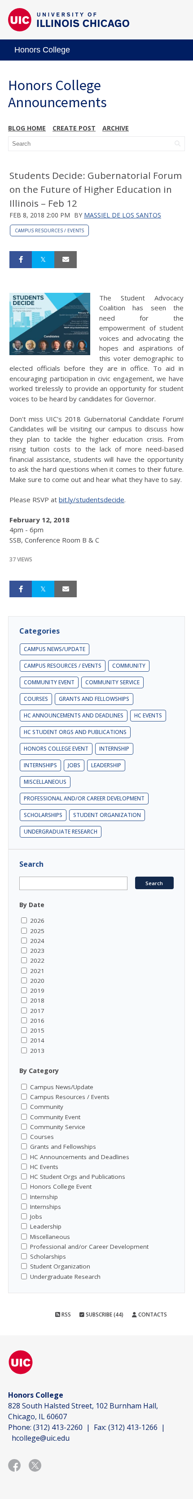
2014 (37, 1040)
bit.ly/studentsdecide (91, 499)
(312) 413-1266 (133, 1427)
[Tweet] (43, 259)
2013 (37, 1051)
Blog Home (27, 128)
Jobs (74, 765)
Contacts (152, 1314)
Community (128, 665)
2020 (37, 981)
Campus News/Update (54, 649)
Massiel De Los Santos (122, 215)
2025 (37, 931)
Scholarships (43, 815)
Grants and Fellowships (94, 699)
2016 (37, 1021)
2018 (37, 1000)
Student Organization (107, 815)
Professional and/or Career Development (84, 798)
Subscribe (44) (103, 1314)
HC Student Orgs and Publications (75, 732)
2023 (37, 951)
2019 (37, 990)
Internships (40, 765)
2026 (37, 921)
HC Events (148, 715)
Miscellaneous (45, 782)
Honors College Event (56, 748)
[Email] (65, 259)
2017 (37, 1011)
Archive (115, 128)
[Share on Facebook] (20, 259)
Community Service (112, 682)
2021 (37, 971)
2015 (37, 1030)
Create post (74, 128)
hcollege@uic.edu (41, 1438)
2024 (37, 941)
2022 (37, 960)
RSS (65, 1314)
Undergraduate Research (60, 831)
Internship (114, 748)
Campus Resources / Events (49, 230)
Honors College (42, 49)
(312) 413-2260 (58, 1427)
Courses (36, 699)
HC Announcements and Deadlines (73, 715)
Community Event (49, 682)
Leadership (106, 765)
